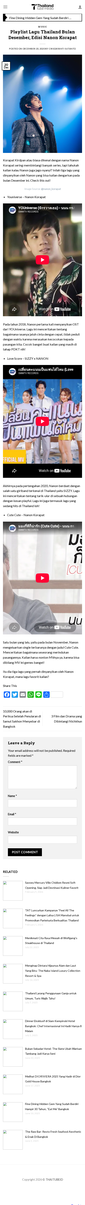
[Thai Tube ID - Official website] (43, 7)
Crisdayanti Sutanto (62, 48)
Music (42, 26)
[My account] (80, 7)
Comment (15, 762)
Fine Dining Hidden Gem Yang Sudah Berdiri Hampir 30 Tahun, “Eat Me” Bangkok (41, 18)
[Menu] (5, 7)
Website (13, 832)
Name (12, 796)
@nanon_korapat (51, 188)
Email (12, 814)
